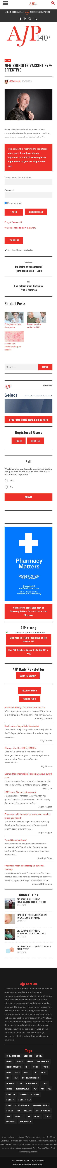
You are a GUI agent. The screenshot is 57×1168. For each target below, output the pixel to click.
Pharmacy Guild (24, 1100)
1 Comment (14, 240)
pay (35, 1089)
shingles (11, 250)
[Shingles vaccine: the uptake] (14, 317)
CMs (26, 1067)
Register (35, 440)
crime (8, 1072)
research (27, 1111)
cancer (30, 1061)
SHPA (8, 1116)
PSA (18, 1111)
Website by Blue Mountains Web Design (27, 1164)
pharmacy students (40, 1105)
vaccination (28, 250)
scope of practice (43, 1111)
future (43, 1072)
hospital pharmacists (30, 1078)
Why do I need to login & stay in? (20, 228)
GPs (7, 1078)
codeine (35, 1067)
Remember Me (14, 203)
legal (20, 1083)
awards (9, 1061)
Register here (36, 211)
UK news (37, 1116)
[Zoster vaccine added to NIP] (37, 317)
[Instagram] (29, 18)
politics (9, 1111)
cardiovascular (43, 1061)
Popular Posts (29, 699)
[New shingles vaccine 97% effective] (28, 104)
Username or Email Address (18, 177)
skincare (19, 250)
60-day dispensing (13, 1056)
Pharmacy (10, 1100)
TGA (28, 1116)
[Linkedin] (25, 18)
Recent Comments (29, 690)
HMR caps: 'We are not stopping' (20, 792)
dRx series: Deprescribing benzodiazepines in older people (31, 901)
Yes (12, 480)
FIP (36, 1072)
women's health (25, 1122)
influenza (10, 1083)
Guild (15, 1078)
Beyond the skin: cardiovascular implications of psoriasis (32, 916)
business (19, 1061)
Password (9, 190)
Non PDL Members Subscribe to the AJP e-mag (28, 651)
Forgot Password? (13, 222)
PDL (49, 1089)
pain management (22, 1089)
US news (47, 1116)
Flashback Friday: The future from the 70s (25, 707)
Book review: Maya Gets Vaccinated (22, 726)
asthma (39, 1056)
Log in (19, 440)
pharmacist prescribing (29, 1094)
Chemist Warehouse (13, 1067)
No (11, 487)
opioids (9, 1089)
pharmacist (11, 1094)
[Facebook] (20, 18)
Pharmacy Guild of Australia (17, 1105)
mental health (31, 1083)
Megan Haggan (15, 81)
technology (18, 1116)
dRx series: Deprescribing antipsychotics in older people (31, 932)
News (7, 60)
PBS (42, 1089)
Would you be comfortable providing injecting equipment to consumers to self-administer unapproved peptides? (28, 472)
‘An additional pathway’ (16, 840)
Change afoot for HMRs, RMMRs (20, 748)
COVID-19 (45, 1067)
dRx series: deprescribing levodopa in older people (34, 948)
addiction (28, 1056)
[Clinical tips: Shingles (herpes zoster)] (14, 336)
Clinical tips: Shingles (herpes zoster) (13, 346)
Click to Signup (28, 675)
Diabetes (27, 1072)
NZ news (44, 1083)
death (17, 1072)
